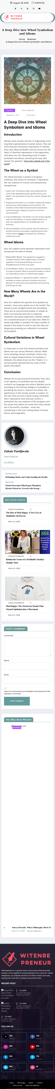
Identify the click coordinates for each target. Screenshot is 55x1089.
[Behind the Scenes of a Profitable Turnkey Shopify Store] (27, 542)
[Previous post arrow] (49, 475)
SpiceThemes (40, 942)
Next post (9, 482)
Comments (8, 635)
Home (11, 934)
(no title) (23, 842)
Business (9, 110)
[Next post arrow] (49, 486)
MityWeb (23, 942)
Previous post (11, 474)
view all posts (9, 462)
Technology (21, 934)
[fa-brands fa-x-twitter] (21, 9)
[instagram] (34, 9)
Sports (31, 934)
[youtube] (40, 9)
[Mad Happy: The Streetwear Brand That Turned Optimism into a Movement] (27, 588)
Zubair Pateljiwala (27, 110)
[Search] (45, 17)
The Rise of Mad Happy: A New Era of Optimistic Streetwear (23, 514)
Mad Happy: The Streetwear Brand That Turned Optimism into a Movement (25, 607)
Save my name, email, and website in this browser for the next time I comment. (27, 692)
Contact (39, 934)
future (21, 234)
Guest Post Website (32, 937)
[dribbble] (27, 9)
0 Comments (30, 115)
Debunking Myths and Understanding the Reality (26, 477)
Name (6, 660)
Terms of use (17, 937)
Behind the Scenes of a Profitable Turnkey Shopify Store (25, 561)
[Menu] (38, 17)
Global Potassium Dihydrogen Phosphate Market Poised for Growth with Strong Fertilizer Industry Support (23, 487)
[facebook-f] (15, 9)
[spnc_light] (51, 17)
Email (6, 675)
